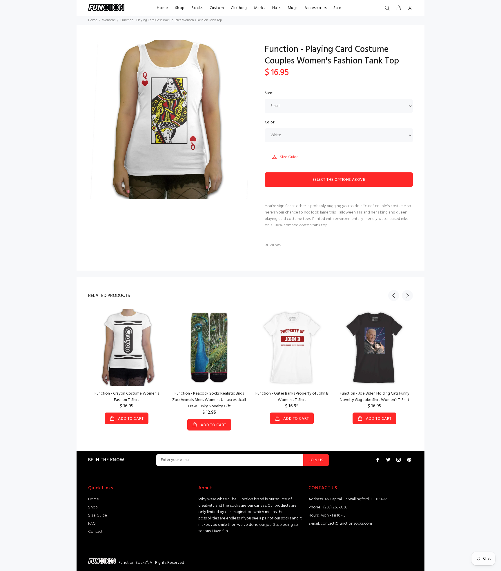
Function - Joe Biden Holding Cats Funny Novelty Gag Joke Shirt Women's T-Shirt (374, 396)
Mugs (292, 8)
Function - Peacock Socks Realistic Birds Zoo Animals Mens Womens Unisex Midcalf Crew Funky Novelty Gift (209, 400)
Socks (197, 8)
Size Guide (289, 157)
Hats (276, 8)
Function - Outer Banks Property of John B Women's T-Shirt (291, 396)
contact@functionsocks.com (346, 523)
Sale (337, 8)
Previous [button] (393, 295)
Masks (259, 8)
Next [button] (407, 295)
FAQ (92, 523)
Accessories (315, 8)
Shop (180, 8)
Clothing (239, 8)
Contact (95, 531)
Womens (108, 20)
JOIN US (316, 460)
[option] (126, 361)
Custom (217, 8)
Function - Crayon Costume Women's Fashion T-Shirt (127, 396)
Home (162, 8)
